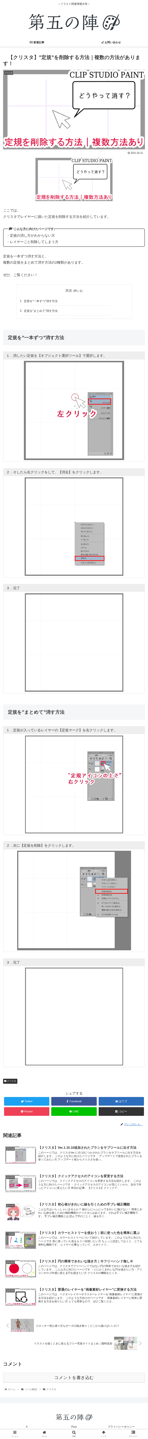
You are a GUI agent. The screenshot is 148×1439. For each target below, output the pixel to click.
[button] (136, 754)
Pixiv (74, 1426)
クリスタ (11, 1081)
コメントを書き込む (74, 1377)
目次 (69, 290)
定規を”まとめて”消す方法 (41, 310)
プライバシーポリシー (121, 1426)
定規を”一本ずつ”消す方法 (41, 301)
